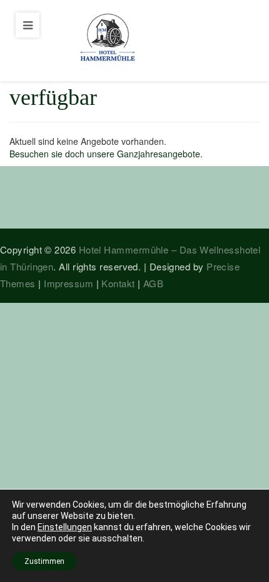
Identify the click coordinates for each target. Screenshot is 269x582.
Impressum (68, 283)
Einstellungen (65, 527)
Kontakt (117, 283)
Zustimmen (44, 561)
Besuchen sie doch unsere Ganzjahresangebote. (106, 153)
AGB (153, 283)
